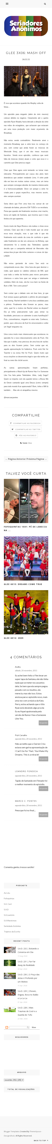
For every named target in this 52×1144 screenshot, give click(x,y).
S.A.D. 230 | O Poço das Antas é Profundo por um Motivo (29, 978)
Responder (44, 723)
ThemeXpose (35, 1131)
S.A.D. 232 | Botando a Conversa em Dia (28, 950)
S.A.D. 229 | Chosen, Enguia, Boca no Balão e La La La (28, 995)
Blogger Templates (12, 1131)
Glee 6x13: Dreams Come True (23, 584)
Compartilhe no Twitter (27, 429)
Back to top (40, 1140)
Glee (30, 443)
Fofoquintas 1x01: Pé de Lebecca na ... (25, 528)
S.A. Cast (8, 904)
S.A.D (6, 909)
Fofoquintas (9, 898)
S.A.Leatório (9, 915)
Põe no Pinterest (27, 435)
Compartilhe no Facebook (27, 423)
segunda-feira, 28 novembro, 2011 (28, 739)
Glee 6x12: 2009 (13, 638)
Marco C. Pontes (26, 801)
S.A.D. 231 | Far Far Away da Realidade (26, 963)
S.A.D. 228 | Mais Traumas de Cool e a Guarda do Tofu (27, 1011)
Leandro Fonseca (26, 771)
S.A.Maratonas (10, 920)
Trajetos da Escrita (12, 931)
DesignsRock (9, 1135)
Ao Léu (7, 893)
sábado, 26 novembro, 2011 (26, 670)
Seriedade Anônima (12, 926)
